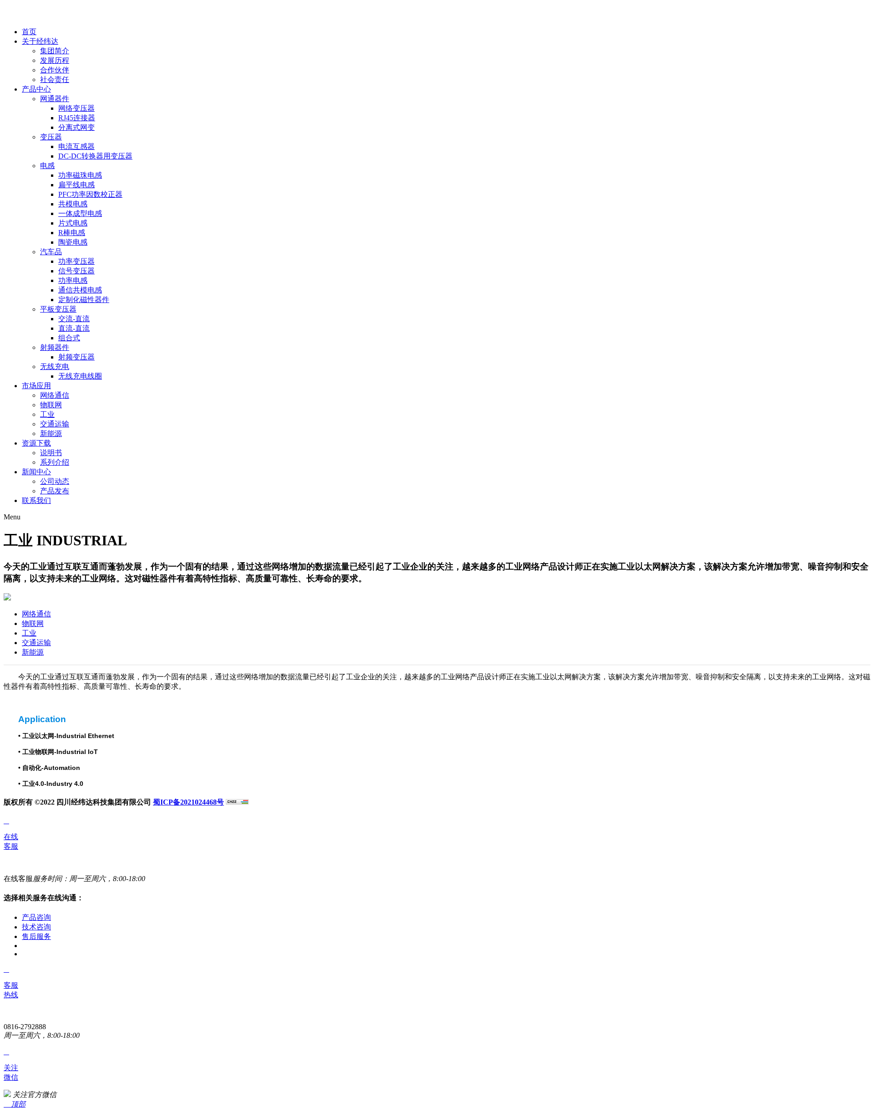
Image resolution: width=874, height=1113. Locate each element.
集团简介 (54, 51)
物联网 (51, 405)
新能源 (51, 433)
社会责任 (54, 79)
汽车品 (51, 252)
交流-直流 (74, 319)
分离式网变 (76, 127)
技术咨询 (36, 927)
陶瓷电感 (72, 242)
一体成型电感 (80, 213)
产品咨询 (36, 917)
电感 (47, 165)
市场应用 (36, 386)
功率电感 (72, 280)
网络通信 (54, 395)
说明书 (51, 452)
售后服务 (36, 936)
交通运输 (54, 424)
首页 (29, 32)
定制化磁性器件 (83, 299)
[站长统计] (237, 802)
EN (9, 16)
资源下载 (36, 443)
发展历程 (54, 60)
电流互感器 (76, 146)
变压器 (51, 137)
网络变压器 (76, 108)
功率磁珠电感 (80, 175)
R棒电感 (71, 232)
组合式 (69, 338)
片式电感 (72, 223)
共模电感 (72, 204)
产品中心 (36, 89)
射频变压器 (76, 357)
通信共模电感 (80, 290)
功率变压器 (76, 261)
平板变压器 (58, 309)
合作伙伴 (54, 70)
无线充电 (54, 366)
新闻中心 (36, 472)
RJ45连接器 (76, 118)
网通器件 (54, 99)
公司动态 (54, 481)
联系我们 (36, 500)
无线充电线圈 (80, 376)
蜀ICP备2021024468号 (188, 802)
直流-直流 (74, 328)
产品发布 (54, 491)
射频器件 (54, 347)
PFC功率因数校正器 (90, 194)
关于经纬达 (40, 41)
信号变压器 (76, 271)
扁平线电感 (76, 185)
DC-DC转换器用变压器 (95, 156)
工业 (47, 414)
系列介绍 (54, 462)
